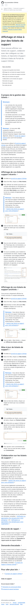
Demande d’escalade (10, 545)
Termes (14, 602)
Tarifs (7, 604)
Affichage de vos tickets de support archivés (13, 288)
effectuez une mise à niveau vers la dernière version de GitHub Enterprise (14, 26)
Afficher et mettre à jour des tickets (13, 10)
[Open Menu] (6, 5)
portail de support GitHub (18, 178)
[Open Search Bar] (2, 5)
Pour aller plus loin (9, 569)
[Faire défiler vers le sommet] (24, 606)
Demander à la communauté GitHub (12, 587)
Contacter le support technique (11, 589)
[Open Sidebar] (2, 9)
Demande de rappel (10, 529)
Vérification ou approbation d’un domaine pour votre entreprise (13, 518)
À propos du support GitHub (13, 573)
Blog (21, 604)
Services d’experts (14, 604)
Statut (2, 604)
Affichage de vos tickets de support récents (13, 173)
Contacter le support (18, 8)
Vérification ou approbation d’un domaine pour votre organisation (12, 521)
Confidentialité (21, 602)
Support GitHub (8, 8)
